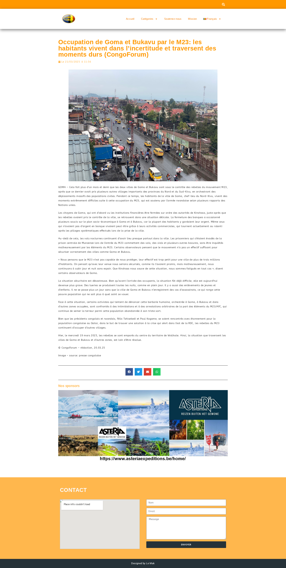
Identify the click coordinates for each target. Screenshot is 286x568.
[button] (223, 4)
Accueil (130, 18)
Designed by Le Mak (143, 563)
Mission (192, 18)
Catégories (147, 18)
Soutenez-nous (172, 18)
